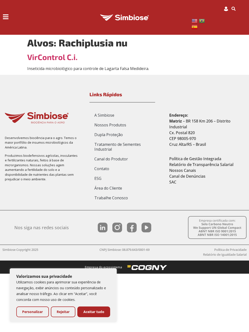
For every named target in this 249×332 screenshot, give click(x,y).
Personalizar (32, 311)
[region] (63, 295)
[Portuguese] (202, 20)
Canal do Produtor (111, 159)
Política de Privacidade (230, 249)
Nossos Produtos (110, 125)
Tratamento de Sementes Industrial (117, 147)
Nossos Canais (182, 170)
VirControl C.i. (52, 56)
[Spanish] (195, 26)
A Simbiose (104, 115)
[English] (195, 20)
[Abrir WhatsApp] (237, 319)
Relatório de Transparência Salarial (201, 164)
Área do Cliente (108, 188)
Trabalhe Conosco (111, 198)
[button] (234, 9)
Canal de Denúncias (187, 176)
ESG (97, 178)
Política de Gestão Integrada (195, 158)
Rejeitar (63, 311)
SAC (172, 182)
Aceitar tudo (93, 311)
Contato (101, 168)
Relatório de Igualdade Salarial (225, 254)
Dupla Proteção (108, 134)
